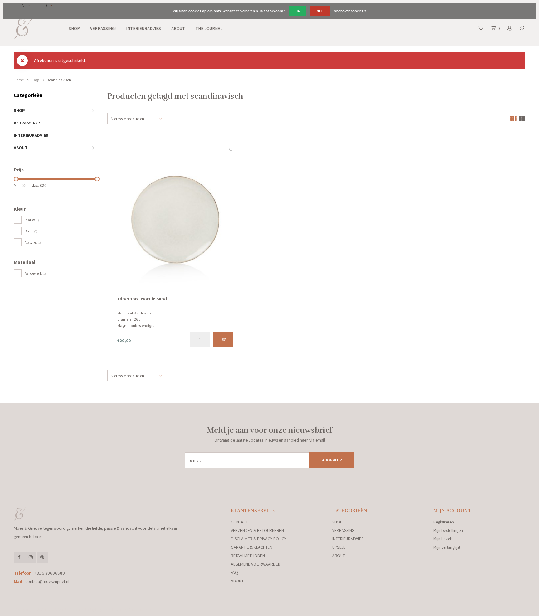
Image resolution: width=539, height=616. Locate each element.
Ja (298, 11)
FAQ (234, 572)
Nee (320, 11)
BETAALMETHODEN (248, 555)
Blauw (32, 219)
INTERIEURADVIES (143, 28)
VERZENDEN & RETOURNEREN (257, 530)
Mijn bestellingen (448, 530)
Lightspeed (99, 609)
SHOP (74, 28)
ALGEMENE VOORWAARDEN (255, 564)
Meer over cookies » (350, 11)
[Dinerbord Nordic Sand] (175, 221)
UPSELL (338, 547)
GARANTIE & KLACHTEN (251, 547)
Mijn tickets (443, 539)
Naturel (33, 242)
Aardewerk (35, 273)
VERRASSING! (103, 28)
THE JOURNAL (208, 28)
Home (19, 80)
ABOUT (178, 28)
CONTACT (239, 522)
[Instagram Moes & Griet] (30, 557)
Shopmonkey (140, 609)
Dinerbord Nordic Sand (142, 299)
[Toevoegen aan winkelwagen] (223, 339)
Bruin (31, 231)
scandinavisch (59, 80)
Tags (35, 80)
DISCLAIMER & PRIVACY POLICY (258, 539)
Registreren (443, 522)
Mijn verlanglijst (446, 547)
